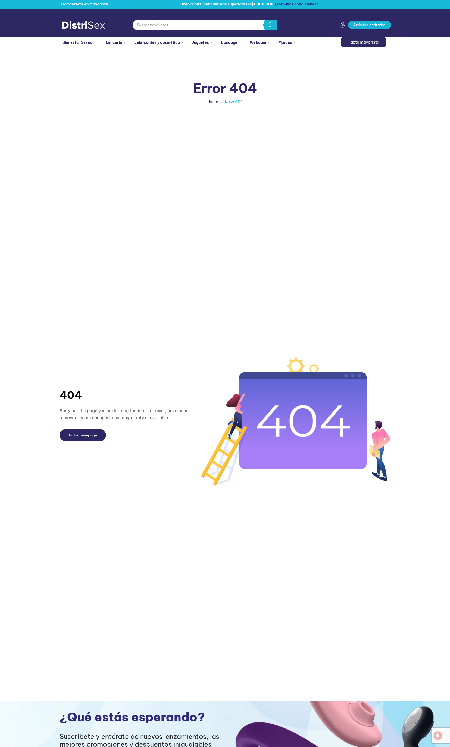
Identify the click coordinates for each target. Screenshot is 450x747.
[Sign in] (342, 25)
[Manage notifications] (438, 735)
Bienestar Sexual (77, 42)
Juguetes (200, 42)
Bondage (229, 42)
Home (212, 101)
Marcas (285, 42)
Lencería (114, 42)
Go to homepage (83, 435)
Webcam (258, 42)
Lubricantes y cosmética (157, 42)
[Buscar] (270, 25)
